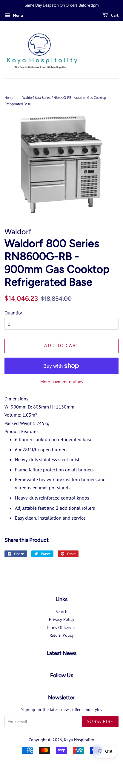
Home (8, 98)
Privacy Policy (61, 619)
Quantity (13, 313)
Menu (17, 15)
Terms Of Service (61, 627)
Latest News (61, 653)
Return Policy (62, 635)
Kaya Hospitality (79, 739)
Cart (114, 15)
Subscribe (100, 722)
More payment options (61, 382)
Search (61, 611)
